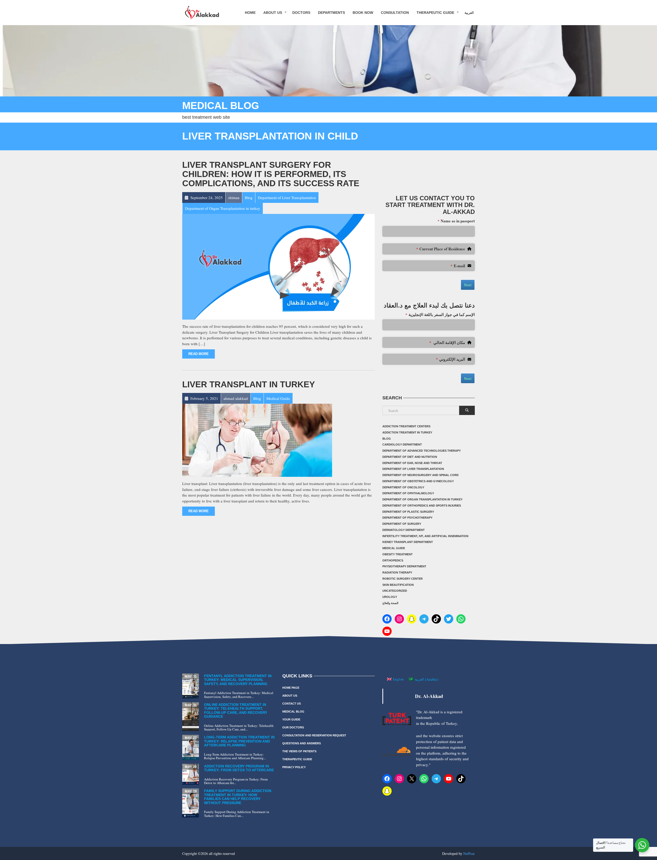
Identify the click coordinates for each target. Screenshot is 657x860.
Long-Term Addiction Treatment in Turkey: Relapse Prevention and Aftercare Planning (239, 741)
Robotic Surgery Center (402, 578)
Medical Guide (393, 548)
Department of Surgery (401, 523)
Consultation (395, 12)
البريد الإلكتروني (450, 359)
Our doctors (293, 727)
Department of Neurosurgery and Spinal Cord (420, 475)
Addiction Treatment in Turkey (407, 432)
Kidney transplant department (407, 541)
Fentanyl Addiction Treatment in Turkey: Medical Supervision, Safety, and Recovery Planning (238, 680)
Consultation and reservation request (314, 735)
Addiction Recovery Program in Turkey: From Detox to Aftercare (239, 768)
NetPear (469, 853)
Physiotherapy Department (404, 566)
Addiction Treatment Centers (406, 426)
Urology (389, 596)
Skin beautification (398, 584)
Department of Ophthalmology (408, 493)
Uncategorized (394, 590)
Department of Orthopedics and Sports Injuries (421, 505)
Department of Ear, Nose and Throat (412, 462)
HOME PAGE (290, 687)
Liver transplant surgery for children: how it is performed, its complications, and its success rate (270, 174)
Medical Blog (293, 711)
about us (272, 12)
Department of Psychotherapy (407, 517)
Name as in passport (456, 221)
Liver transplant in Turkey (248, 384)
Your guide (291, 719)
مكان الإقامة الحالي (447, 342)
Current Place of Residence (440, 249)
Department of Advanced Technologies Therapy (421, 450)
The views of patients (299, 751)
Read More (198, 354)
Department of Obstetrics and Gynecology (418, 481)
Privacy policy (294, 767)
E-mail (458, 266)
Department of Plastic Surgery (408, 511)
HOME (250, 12)
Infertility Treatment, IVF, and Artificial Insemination (425, 536)
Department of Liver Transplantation (413, 468)
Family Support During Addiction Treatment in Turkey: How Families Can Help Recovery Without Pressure (237, 797)
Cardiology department (402, 444)
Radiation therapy (397, 572)
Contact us (291, 703)
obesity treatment (397, 554)
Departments (331, 12)
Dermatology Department (403, 529)
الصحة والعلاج (390, 603)
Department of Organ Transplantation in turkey (422, 499)
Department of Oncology (403, 487)
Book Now (363, 12)
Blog (386, 438)
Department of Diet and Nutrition (409, 456)
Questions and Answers (301, 743)
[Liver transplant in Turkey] (257, 439)
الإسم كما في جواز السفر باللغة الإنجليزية (440, 314)
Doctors (301, 12)
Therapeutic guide (435, 12)
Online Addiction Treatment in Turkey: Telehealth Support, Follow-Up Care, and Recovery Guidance (235, 710)
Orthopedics (392, 560)
